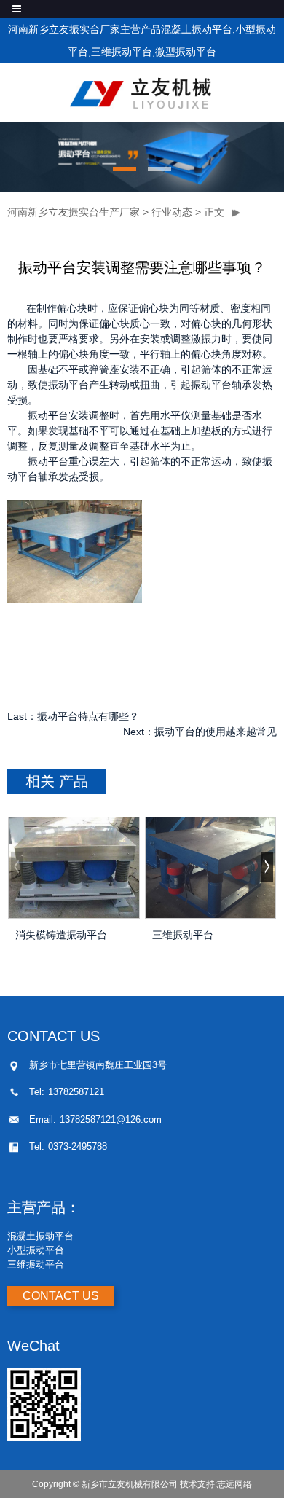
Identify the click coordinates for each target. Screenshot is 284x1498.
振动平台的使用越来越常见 (215, 731)
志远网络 (234, 1484)
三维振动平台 (182, 935)
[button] (124, 169)
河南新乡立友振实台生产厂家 (73, 212)
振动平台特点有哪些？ (88, 716)
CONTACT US (61, 1296)
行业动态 (171, 212)
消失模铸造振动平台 (61, 935)
